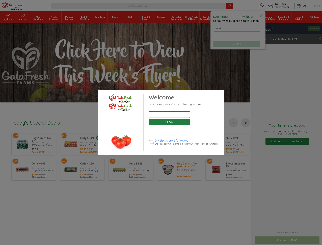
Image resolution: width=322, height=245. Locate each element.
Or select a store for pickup (171, 140)
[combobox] (169, 114)
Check (169, 122)
